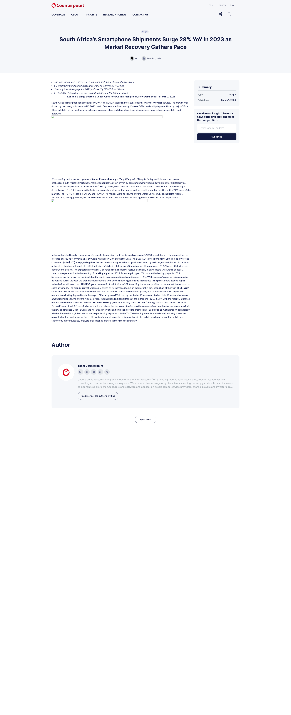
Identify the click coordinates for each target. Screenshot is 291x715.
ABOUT (75, 14)
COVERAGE (58, 14)
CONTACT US (140, 14)
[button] (233, 5)
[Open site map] (237, 14)
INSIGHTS (91, 14)
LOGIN (210, 5)
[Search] (229, 14)
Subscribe (216, 136)
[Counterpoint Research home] (68, 5)
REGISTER (221, 5)
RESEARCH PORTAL (114, 14)
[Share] (220, 14)
